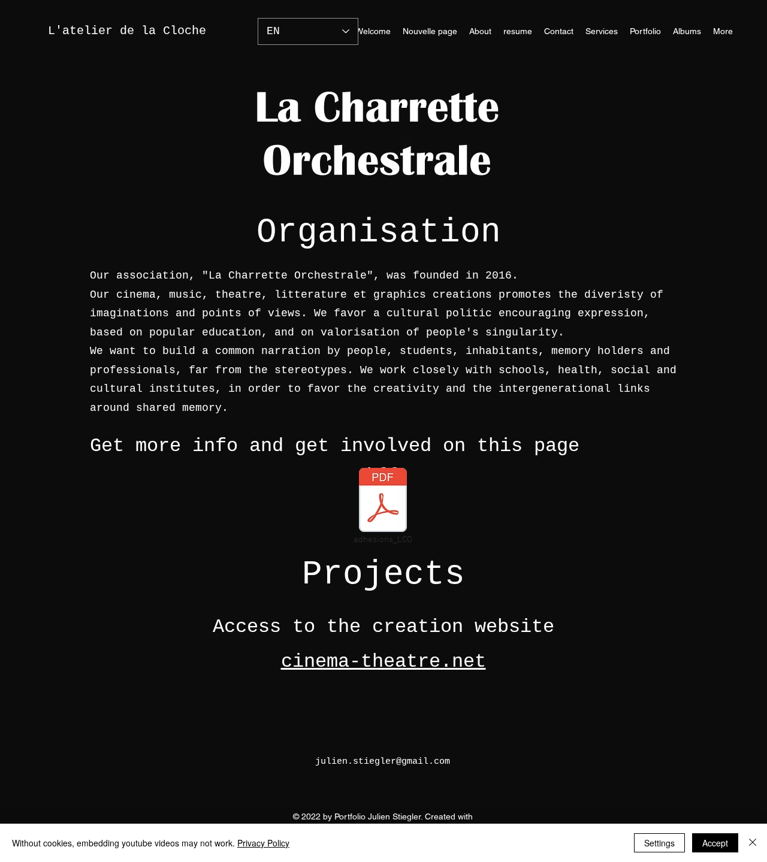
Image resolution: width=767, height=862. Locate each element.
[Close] (752, 842)
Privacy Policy (263, 843)
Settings (659, 843)
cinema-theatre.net (383, 662)
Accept (715, 843)
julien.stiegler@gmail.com (382, 762)
